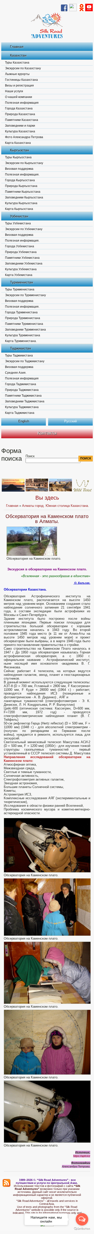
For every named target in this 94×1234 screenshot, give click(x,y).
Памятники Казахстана (21, 120)
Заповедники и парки (20, 125)
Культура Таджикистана (22, 407)
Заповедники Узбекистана (23, 263)
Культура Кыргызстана (21, 203)
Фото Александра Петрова (24, 137)
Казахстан (18, 55)
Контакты (47, 433)
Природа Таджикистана (22, 390)
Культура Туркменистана (22, 335)
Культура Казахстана (20, 131)
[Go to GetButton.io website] (82, 1229)
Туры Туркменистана (19, 289)
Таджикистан (20, 348)
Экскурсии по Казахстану (23, 68)
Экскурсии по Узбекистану (23, 229)
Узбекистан (19, 216)
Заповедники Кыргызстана (24, 197)
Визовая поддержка (19, 169)
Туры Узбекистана (18, 223)
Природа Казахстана (20, 114)
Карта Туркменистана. (21, 341)
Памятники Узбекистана (22, 258)
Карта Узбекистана (18, 275)
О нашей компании (18, 97)
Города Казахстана (19, 108)
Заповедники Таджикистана (24, 401)
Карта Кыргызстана (19, 209)
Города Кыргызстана (20, 180)
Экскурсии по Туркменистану (25, 295)
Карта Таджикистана (19, 413)
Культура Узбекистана (21, 269)
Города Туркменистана (21, 312)
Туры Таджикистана (19, 355)
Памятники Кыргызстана (22, 191)
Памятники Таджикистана (23, 395)
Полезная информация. (22, 174)
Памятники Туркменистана (24, 324)
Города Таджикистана (20, 384)
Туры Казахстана (17, 62)
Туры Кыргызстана (18, 157)
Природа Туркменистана (22, 318)
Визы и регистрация (19, 85)
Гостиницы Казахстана (21, 80)
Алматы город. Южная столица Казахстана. (55, 506)
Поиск (30, 456)
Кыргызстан (19, 150)
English (23, 421)
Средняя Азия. (15, 372)
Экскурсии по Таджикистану (24, 361)
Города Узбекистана (19, 246)
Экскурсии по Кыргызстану (24, 163)
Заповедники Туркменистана (25, 329)
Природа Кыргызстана (21, 186)
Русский (70, 421)
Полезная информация (22, 102)
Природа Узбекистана (21, 252)
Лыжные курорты (17, 74)
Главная (17, 47)
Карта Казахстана (18, 143)
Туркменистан (21, 282)
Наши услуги (14, 91)
